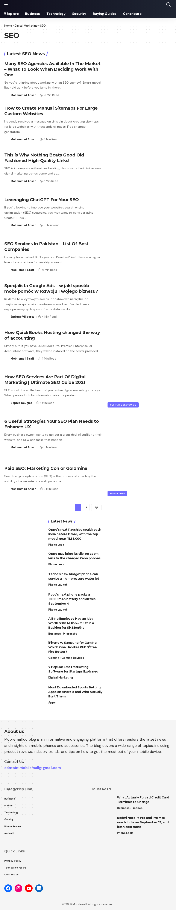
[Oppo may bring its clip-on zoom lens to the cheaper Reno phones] (117, 560)
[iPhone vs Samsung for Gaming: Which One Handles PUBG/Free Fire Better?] (117, 648)
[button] (8, 5)
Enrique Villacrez (23, 317)
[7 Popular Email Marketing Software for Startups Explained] (117, 673)
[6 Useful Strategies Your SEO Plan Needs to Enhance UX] (140, 434)
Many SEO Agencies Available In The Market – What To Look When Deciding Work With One (52, 69)
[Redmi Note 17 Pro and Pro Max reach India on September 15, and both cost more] (103, 824)
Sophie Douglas (21, 403)
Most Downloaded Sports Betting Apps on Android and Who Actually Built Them (75, 691)
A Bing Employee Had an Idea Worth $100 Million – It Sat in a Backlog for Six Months (71, 623)
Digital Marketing (26, 26)
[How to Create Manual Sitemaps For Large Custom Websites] (140, 123)
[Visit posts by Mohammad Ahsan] (6, 95)
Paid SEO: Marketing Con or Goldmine (45, 468)
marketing (117, 493)
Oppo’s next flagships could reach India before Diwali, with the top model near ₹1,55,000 (74, 534)
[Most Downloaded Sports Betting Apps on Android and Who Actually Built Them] (117, 693)
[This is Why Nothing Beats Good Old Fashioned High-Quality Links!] (140, 168)
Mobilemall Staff (22, 270)
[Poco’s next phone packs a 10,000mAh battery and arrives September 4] (117, 600)
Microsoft (70, 634)
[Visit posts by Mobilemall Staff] (6, 270)
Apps (52, 702)
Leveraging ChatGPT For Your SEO (41, 199)
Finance (137, 808)
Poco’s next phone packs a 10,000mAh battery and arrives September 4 (72, 599)
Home (8, 26)
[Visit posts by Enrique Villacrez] (6, 316)
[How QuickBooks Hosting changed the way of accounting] (140, 345)
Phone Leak (56, 545)
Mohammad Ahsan (23, 95)
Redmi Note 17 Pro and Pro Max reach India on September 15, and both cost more (142, 822)
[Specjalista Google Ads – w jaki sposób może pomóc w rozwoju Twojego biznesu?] (140, 301)
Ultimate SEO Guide (123, 404)
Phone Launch (58, 585)
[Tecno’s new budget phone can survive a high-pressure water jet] (117, 580)
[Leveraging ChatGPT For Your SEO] (140, 212)
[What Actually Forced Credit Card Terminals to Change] (103, 803)
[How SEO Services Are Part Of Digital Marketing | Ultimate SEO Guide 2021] (140, 390)
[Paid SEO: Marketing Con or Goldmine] (140, 478)
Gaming (53, 658)
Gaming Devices (72, 658)
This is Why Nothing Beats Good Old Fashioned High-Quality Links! (44, 157)
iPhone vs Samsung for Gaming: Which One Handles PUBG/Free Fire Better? (72, 647)
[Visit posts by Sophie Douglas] (6, 403)
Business (54, 634)
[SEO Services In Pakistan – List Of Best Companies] (140, 257)
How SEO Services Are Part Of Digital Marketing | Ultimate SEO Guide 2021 (44, 379)
